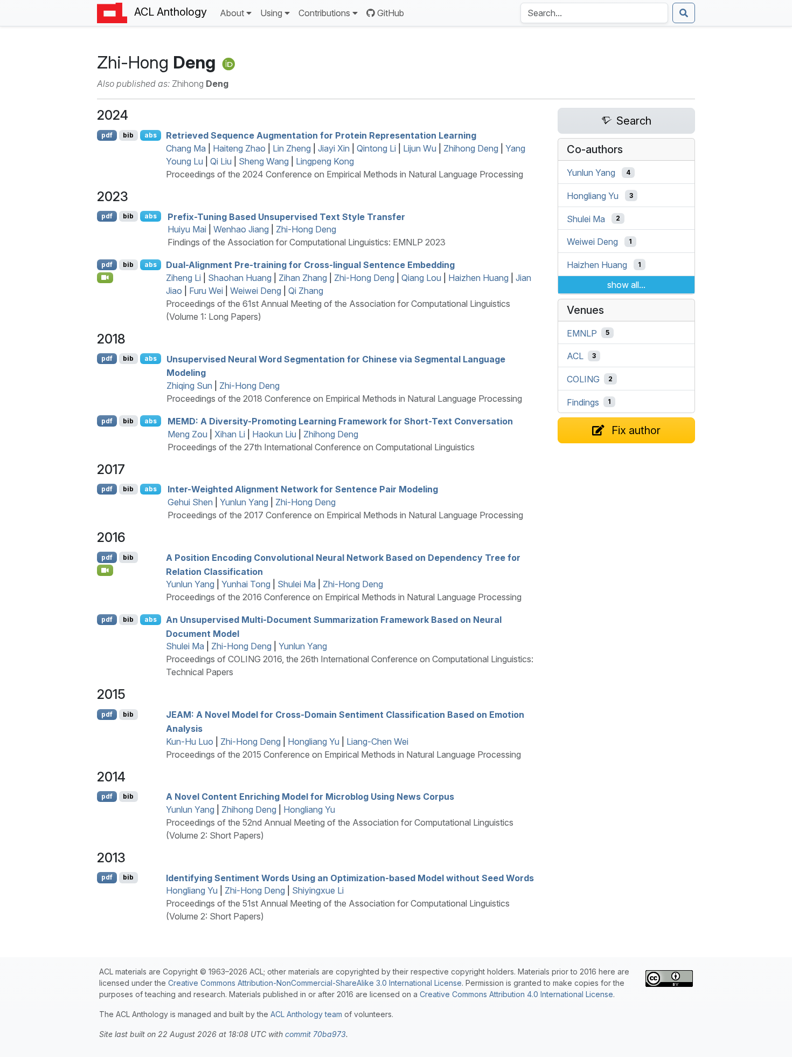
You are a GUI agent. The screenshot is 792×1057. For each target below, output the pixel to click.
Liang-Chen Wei (377, 741)
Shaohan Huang (240, 277)
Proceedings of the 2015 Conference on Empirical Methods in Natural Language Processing (343, 754)
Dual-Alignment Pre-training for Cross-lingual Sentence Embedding (310, 264)
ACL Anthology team (306, 1014)
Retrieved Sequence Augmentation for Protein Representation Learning (321, 135)
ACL (575, 356)
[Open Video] (105, 277)
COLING (583, 379)
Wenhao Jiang (241, 229)
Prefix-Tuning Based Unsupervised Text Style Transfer (286, 216)
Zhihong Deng (470, 148)
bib (128, 135)
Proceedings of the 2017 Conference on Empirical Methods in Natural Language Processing (345, 515)
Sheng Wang (264, 161)
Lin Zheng (292, 148)
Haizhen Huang (478, 277)
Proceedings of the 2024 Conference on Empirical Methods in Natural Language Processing (344, 174)
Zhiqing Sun (189, 385)
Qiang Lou (421, 277)
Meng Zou (187, 434)
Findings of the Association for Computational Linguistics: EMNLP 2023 (307, 242)
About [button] (232, 13)
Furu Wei (206, 290)
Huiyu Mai (187, 229)
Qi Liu (221, 161)
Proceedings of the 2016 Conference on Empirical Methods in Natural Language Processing (344, 597)
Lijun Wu (419, 148)
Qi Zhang (305, 290)
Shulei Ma (296, 584)
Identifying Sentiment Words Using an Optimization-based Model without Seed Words (350, 877)
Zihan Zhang (303, 277)
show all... (626, 284)
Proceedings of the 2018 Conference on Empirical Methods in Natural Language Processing (344, 398)
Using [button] (271, 13)
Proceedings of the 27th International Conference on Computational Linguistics (321, 447)
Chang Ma (186, 148)
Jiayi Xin (334, 148)
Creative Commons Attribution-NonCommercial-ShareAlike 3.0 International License (315, 982)
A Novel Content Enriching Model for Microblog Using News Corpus (310, 796)
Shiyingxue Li (318, 890)
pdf (107, 135)
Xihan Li (229, 434)
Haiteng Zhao (239, 148)
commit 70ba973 (315, 1034)
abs (150, 135)
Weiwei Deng (255, 290)
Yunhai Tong (245, 584)
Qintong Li (376, 148)
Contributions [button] (324, 13)
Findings (583, 401)
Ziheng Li (183, 277)
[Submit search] (683, 13)
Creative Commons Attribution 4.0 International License (516, 994)
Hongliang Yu (313, 741)
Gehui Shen (190, 502)
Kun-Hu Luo (189, 741)
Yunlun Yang (244, 502)
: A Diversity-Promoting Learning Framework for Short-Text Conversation (340, 421)
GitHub (390, 13)
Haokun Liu (274, 434)
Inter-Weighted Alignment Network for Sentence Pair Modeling (303, 489)
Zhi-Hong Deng (306, 229)
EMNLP (582, 332)
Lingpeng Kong (325, 161)
